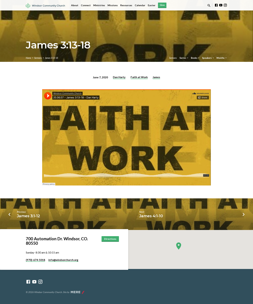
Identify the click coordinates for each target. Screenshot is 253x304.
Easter (151, 5)
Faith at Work (139, 77)
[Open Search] (209, 5)
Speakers (207, 58)
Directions (110, 238)
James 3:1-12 (28, 215)
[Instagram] (225, 5)
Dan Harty (119, 77)
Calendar (140, 5)
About (74, 5)
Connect (86, 5)
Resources (126, 5)
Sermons (38, 58)
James (156, 77)
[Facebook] (216, 5)
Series (183, 58)
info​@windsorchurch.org (63, 259)
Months (221, 58)
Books (194, 58)
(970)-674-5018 (35, 259)
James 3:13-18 (51, 58)
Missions (113, 5)
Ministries (99, 5)
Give (162, 5)
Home (28, 58)
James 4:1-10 (151, 215)
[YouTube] (221, 5)
